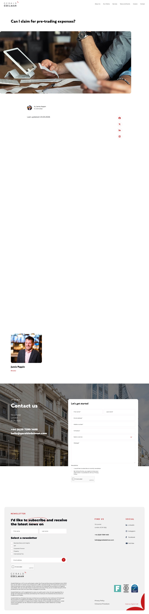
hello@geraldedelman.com (29, 433)
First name (17, 531)
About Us (97, 4)
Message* (76, 443)
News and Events (125, 4)
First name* (77, 411)
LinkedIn (131, 525)
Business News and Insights (22, 543)
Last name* (109, 411)
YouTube (131, 543)
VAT (15, 545)
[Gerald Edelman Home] (11, 3)
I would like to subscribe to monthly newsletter (87, 468)
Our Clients (106, 4)
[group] (37, 352)
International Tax (19, 554)
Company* (77, 430)
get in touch (67, 295)
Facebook (131, 537)
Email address (18, 560)
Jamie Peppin (41, 106)
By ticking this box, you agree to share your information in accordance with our (86, 472)
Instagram (131, 531)
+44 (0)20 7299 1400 (24, 429)
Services (114, 4)
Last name (45, 531)
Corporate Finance (19, 548)
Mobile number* (78, 424)
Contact (142, 4)
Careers (135, 4)
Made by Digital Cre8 (131, 604)
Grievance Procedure (102, 604)
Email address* (78, 418)
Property (16, 551)
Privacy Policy (99, 600)
